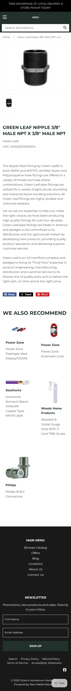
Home (6, 37)
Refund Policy (51, 658)
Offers (35, 553)
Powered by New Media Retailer (34, 684)
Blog (35, 558)
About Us (35, 569)
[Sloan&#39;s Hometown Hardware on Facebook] (64, 670)
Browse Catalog (35, 547)
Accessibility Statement (46, 662)
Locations (36, 564)
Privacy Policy (30, 658)
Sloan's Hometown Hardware (39, 680)
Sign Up (35, 646)
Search (13, 658)
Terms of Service (17, 662)
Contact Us (35, 575)
